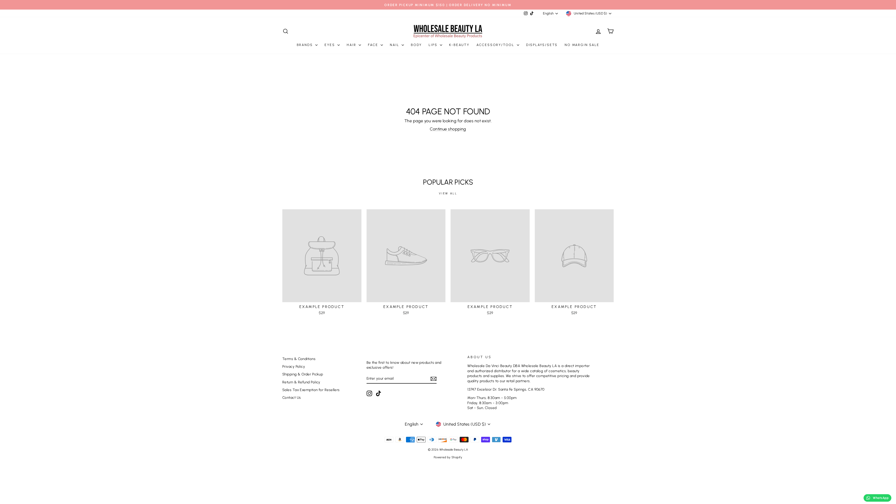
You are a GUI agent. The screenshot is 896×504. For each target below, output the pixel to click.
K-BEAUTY (459, 45)
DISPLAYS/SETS (542, 45)
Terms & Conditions (298, 359)
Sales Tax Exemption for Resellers (311, 390)
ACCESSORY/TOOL (496, 45)
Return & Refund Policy (301, 382)
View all (448, 193)
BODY (416, 45)
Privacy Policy (293, 366)
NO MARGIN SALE (582, 45)
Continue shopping (448, 129)
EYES (330, 45)
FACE (373, 45)
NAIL (395, 45)
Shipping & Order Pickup (302, 374)
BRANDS (305, 45)
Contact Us (291, 397)
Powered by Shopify (448, 457)
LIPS (434, 45)
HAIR (352, 45)
